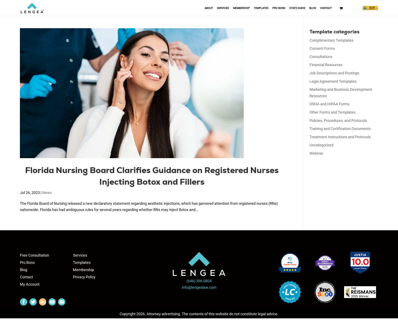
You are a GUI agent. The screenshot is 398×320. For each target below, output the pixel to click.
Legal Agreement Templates (333, 81)
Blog (312, 8)
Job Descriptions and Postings (334, 73)
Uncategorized (321, 145)
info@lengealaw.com (199, 287)
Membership (241, 8)
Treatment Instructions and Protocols (340, 137)
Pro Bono (278, 8)
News (47, 192)
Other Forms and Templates (332, 112)
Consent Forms (322, 48)
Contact (326, 8)
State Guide (297, 8)
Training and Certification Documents (340, 128)
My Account (30, 284)
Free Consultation (34, 255)
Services (223, 8)
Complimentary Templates (331, 40)
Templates (261, 8)
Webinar (316, 153)
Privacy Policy (84, 277)
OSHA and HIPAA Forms (329, 104)
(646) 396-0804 (199, 281)
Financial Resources (325, 65)
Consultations (320, 57)
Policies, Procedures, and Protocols (338, 120)
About (209, 8)
